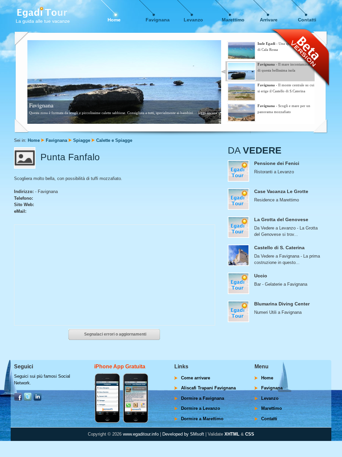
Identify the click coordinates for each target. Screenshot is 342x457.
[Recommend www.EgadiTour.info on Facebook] (18, 399)
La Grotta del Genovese (281, 219)
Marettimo (233, 19)
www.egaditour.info (141, 434)
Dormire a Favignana (202, 398)
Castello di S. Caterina (279, 247)
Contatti (307, 19)
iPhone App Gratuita (119, 366)
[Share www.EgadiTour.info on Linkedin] (37, 399)
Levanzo (193, 19)
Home (114, 19)
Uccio (260, 275)
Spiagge (81, 140)
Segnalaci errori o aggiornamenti (115, 334)
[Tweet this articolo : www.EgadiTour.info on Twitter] (28, 399)
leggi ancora (207, 113)
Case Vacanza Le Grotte (281, 191)
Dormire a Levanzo (200, 408)
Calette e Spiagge (114, 140)
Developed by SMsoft (183, 434)
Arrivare (269, 19)
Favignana (158, 19)
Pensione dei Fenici (276, 163)
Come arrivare (195, 377)
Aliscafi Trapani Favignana (208, 387)
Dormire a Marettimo (202, 418)
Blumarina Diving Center (282, 303)
